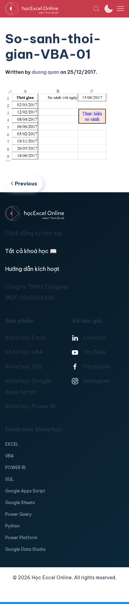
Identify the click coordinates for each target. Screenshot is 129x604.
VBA (9, 455)
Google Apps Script (25, 490)
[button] (96, 8)
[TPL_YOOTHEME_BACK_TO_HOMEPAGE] (49, 8)
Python (12, 525)
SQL (9, 479)
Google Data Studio (25, 549)
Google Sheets (20, 502)
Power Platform (21, 537)
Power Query (18, 514)
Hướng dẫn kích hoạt (32, 268)
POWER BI (15, 467)
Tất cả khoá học (31, 251)
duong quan (45, 72)
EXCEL (12, 444)
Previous (26, 183)
